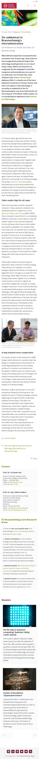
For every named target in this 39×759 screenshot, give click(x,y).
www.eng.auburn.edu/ (10, 484)
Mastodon (17, 751)
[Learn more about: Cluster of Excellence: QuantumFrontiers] (19, 679)
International (26, 446)
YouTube (26, 751)
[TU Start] (9, 5)
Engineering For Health (13, 534)
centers (28, 587)
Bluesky (21, 751)
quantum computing (19, 182)
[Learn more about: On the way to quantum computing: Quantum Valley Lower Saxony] (19, 616)
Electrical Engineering (12, 446)
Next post (34, 735)
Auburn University (21, 77)
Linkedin (12, 751)
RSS (30, 751)
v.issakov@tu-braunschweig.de (18, 508)
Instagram (8, 751)
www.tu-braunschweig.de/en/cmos (14, 510)
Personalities (26, 32)
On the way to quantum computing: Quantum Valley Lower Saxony (16, 632)
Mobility (31, 531)
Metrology (8, 448)
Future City (17, 531)
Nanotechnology (10, 451)
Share (35, 459)
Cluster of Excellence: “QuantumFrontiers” (13, 694)
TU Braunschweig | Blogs (26, 756)
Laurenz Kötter (10, 438)
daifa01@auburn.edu (15, 482)
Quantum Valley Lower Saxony (13, 213)
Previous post (7, 735)
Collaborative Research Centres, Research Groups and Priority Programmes (19, 568)
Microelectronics (19, 448)
